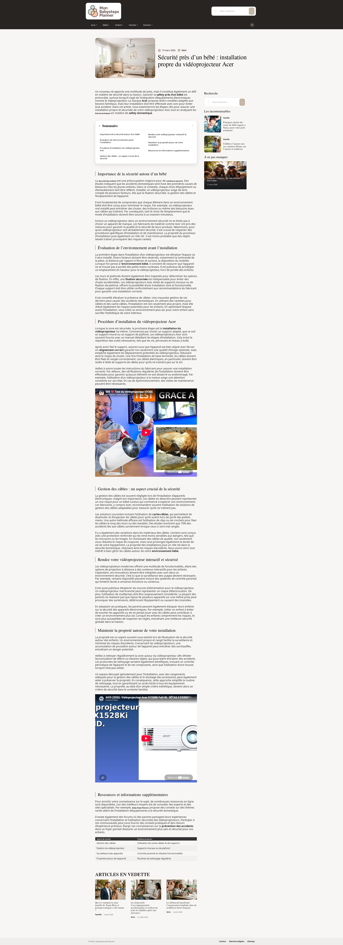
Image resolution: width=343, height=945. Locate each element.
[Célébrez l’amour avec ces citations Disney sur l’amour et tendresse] (212, 144)
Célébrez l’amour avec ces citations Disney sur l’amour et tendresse (234, 146)
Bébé (184, 50)
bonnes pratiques (102, 113)
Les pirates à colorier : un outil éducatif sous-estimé (223, 179)
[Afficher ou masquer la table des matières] (155, 125)
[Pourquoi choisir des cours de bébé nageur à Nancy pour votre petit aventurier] (212, 124)
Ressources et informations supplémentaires (168, 150)
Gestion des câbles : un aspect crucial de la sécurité (119, 157)
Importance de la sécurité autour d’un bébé (120, 134)
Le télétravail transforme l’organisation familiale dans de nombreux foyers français (182, 905)
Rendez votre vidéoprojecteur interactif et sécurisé (167, 135)
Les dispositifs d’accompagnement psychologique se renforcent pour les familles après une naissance (144, 907)
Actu (133, 917)
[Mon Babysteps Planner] (103, 11)
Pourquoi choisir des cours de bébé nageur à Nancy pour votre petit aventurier (234, 126)
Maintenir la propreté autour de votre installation (165, 143)
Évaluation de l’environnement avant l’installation (116, 141)
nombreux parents (174, 181)
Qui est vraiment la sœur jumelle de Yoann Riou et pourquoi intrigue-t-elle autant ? (109, 906)
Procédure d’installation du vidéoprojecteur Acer (120, 149)
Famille (98, 914)
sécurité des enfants (107, 181)
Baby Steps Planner (140, 808)
